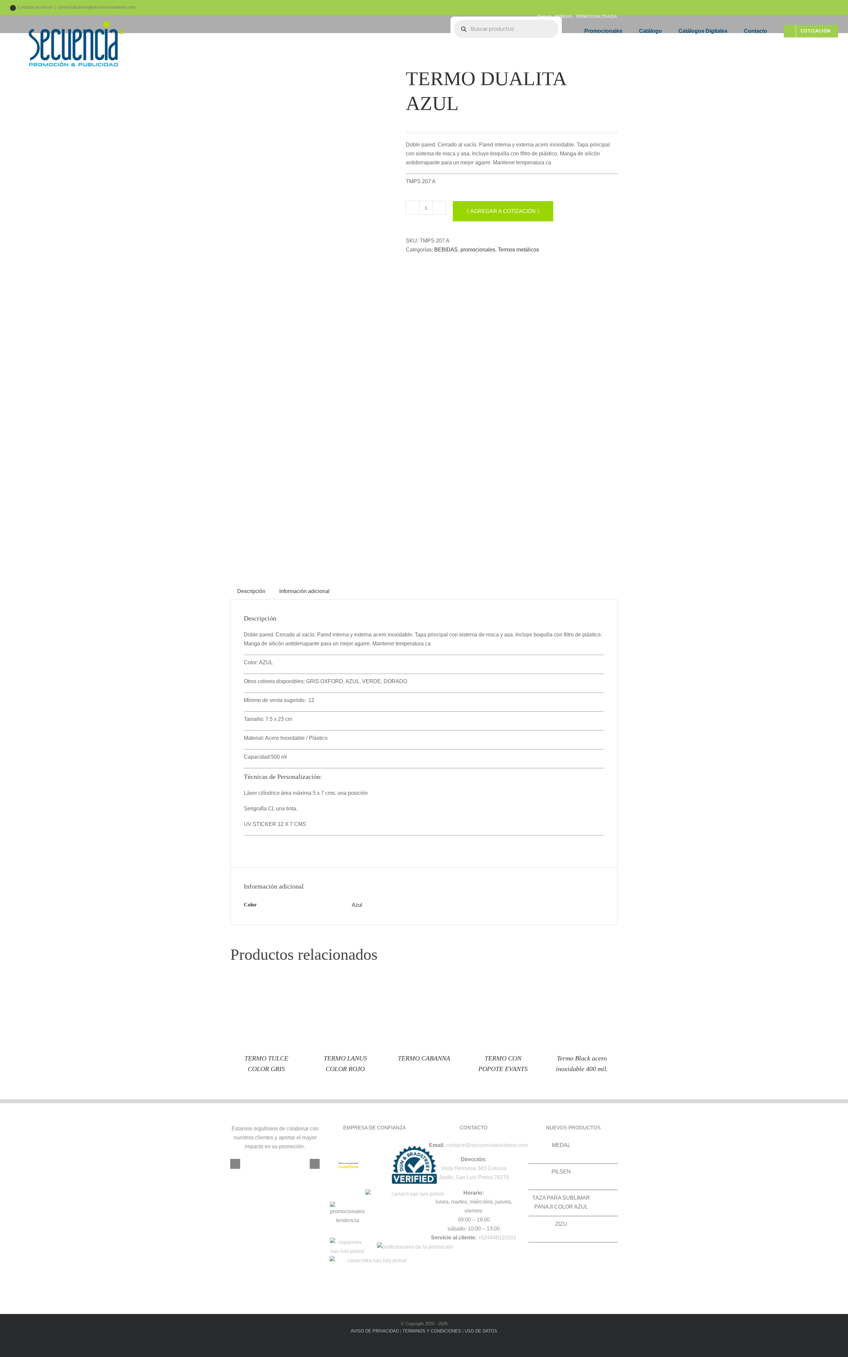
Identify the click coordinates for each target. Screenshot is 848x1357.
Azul (357, 905)
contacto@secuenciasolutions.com (487, 1145)
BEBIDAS (446, 249)
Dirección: (474, 1159)
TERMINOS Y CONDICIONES (431, 1331)
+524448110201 (497, 1237)
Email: (437, 1145)
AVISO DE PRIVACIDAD (375, 1331)
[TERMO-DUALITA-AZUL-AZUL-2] (313, 314)
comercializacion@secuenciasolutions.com (96, 7)
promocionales (477, 249)
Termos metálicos (518, 249)
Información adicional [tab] (304, 591)
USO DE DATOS (481, 1331)
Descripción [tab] (251, 591)
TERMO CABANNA (424, 1058)
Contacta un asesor (35, 7)
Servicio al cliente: (454, 1237)
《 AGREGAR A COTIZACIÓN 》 (503, 211)
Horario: (473, 1193)
